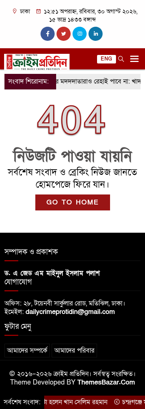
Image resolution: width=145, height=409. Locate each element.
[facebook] (48, 34)
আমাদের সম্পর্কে (27, 350)
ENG (106, 59)
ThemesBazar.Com (106, 382)
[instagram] (79, 34)
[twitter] (64, 34)
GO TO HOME (72, 202)
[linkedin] (95, 34)
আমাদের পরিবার (74, 350)
